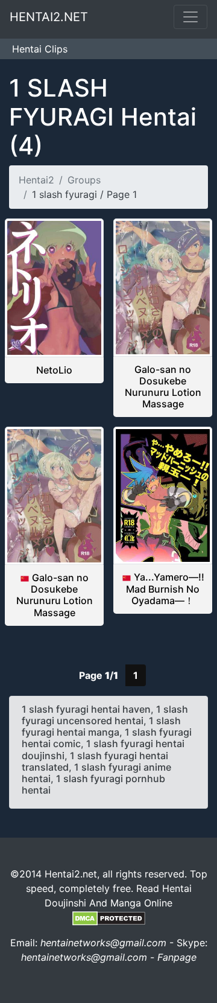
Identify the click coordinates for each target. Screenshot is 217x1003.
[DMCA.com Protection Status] (108, 917)
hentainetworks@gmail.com (103, 943)
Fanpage (177, 957)
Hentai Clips (40, 49)
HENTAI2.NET (49, 17)
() (103, 117)
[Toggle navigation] (190, 17)
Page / (98, 675)
